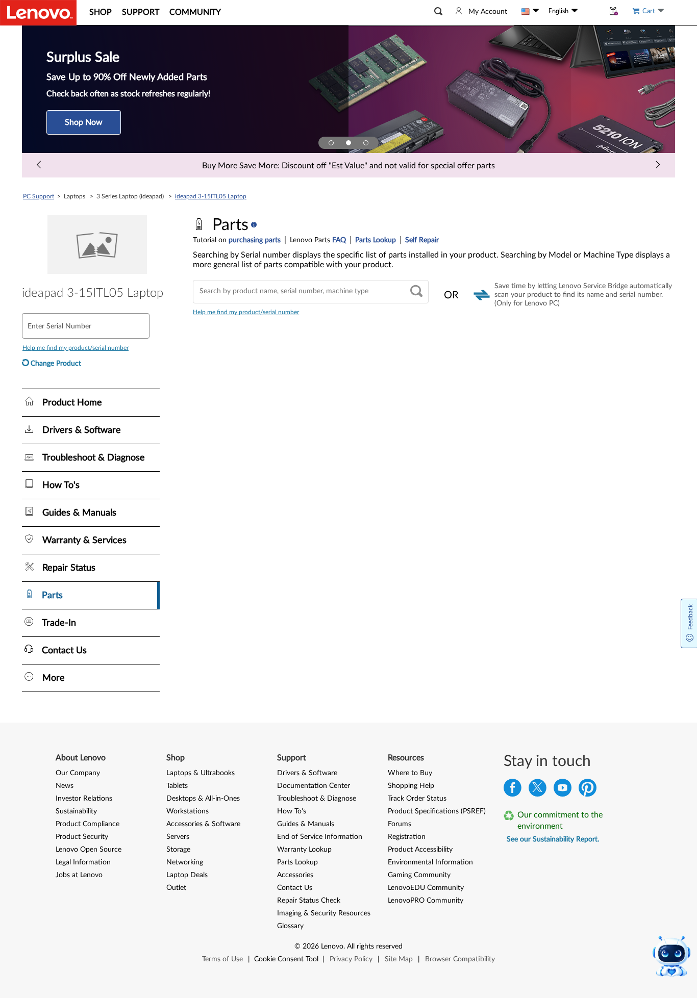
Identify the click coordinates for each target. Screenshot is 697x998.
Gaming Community (419, 875)
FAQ (339, 240)
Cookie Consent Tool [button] (286, 959)
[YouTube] (562, 790)
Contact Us (294, 887)
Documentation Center (313, 785)
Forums (399, 824)
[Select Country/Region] (530, 11)
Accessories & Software (203, 824)
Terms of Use (222, 959)
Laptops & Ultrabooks (200, 773)
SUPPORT (140, 12)
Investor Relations (84, 798)
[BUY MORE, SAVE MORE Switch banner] (331, 142)
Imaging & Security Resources (323, 913)
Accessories (295, 875)
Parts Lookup (375, 240)
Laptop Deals (187, 875)
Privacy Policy (351, 959)
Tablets (177, 785)
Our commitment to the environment (560, 820)
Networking (184, 862)
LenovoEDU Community (426, 887)
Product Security (82, 836)
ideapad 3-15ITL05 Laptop (210, 196)
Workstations (187, 811)
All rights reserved (375, 946)
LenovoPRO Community (425, 900)
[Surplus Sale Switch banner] (348, 142)
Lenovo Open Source (88, 849)
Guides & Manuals (305, 824)
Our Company (78, 773)
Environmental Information (430, 862)
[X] (537, 790)
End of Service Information (319, 836)
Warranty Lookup (304, 849)
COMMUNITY (195, 12)
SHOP (100, 12)
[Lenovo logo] (38, 12)
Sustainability (76, 811)
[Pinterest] (587, 790)
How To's (291, 811)
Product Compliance (87, 824)
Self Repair (422, 240)
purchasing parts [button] (255, 240)
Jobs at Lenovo (79, 875)
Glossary (290, 926)
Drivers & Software (307, 773)
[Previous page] (39, 165)
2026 (311, 946)
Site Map (399, 959)
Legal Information (83, 862)
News (64, 785)
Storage (178, 849)
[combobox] (311, 291)
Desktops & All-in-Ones (203, 798)
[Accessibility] (591, 11)
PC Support (38, 196)
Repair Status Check (308, 900)
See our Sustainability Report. (553, 839)
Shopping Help (411, 785)
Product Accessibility (420, 849)
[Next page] (658, 165)
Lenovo (332, 946)
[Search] (416, 292)
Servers (177, 836)
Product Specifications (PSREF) (437, 811)
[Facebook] (512, 790)
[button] (438, 11)
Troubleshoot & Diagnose (316, 798)
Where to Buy (410, 773)
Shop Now (84, 122)
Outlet (176, 887)
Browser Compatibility (460, 959)
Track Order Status (417, 798)
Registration (407, 836)
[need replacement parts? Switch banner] (365, 142)
